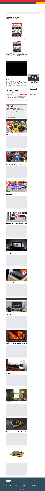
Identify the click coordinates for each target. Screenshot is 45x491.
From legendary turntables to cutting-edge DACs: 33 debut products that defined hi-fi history (34, 94)
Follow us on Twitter (9, 102)
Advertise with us (8, 485)
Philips (14, 83)
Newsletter (26, 39)
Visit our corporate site (32, 478)
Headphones (14, 2)
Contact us (23, 485)
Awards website (11, 87)
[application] (16, 69)
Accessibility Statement (33, 485)
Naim (16, 82)
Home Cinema (21, 2)
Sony (7, 81)
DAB (26, 77)
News (2, 2)
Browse (33, 2)
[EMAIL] (13, 106)
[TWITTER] (11, 106)
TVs (17, 2)
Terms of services (15, 96)
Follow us (22, 39)
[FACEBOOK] (10, 106)
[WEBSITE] (12, 106)
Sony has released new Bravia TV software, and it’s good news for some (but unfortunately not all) (34, 78)
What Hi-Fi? (10, 18)
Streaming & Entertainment (27, 2)
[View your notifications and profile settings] (42, 1)
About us (15, 485)
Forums (38, 2)
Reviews (5, 2)
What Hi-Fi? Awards (42, 2)
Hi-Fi (11, 2)
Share (8, 39)
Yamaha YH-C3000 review (33, 86)
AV (6, 15)
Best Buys (8, 2)
